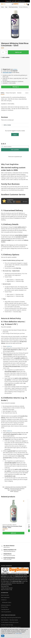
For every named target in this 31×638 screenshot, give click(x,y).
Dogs (6, 7)
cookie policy (18, 633)
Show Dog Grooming (13, 7)
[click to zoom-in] (15, 24)
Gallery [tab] (2, 93)
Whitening (18, 490)
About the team (5, 595)
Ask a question (15, 149)
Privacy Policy (4, 607)
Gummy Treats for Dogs (7, 625)
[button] (27, 4)
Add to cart (18, 52)
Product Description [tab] (11, 93)
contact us (9, 346)
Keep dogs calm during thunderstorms (11, 617)
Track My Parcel (5, 609)
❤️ (8, 1)
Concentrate (13, 490)
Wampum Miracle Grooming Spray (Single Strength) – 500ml (12, 527)
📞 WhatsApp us (15, 86)
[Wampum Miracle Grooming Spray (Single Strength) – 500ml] (13, 511)
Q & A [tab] (26, 93)
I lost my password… (6, 611)
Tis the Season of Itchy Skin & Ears (9, 622)
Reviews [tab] (19, 93)
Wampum (22, 488)
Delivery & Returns (6, 605)
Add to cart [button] (13, 533)
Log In (15, 134)
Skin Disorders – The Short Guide (9, 620)
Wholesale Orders (6, 602)
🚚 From (14, 1)
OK (2, 635)
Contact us (3, 599)
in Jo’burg (15, 69)
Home (2, 7)
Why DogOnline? (5, 597)
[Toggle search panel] (24, 4)
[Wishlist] (23, 501)
